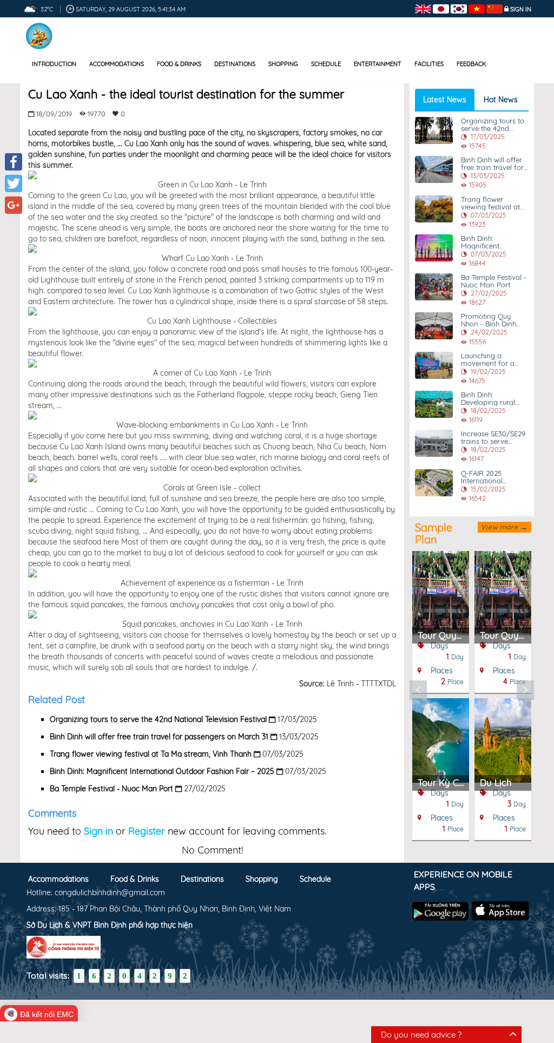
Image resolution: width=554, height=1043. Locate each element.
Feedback (471, 64)
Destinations (234, 64)
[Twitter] (13, 183)
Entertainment (377, 64)
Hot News (501, 99)
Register (146, 831)
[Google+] (13, 205)
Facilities (429, 64)
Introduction (54, 64)
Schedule (326, 64)
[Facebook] (13, 162)
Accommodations (116, 64)
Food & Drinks (179, 64)
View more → (504, 526)
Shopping (283, 64)
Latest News (444, 99)
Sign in (520, 9)
